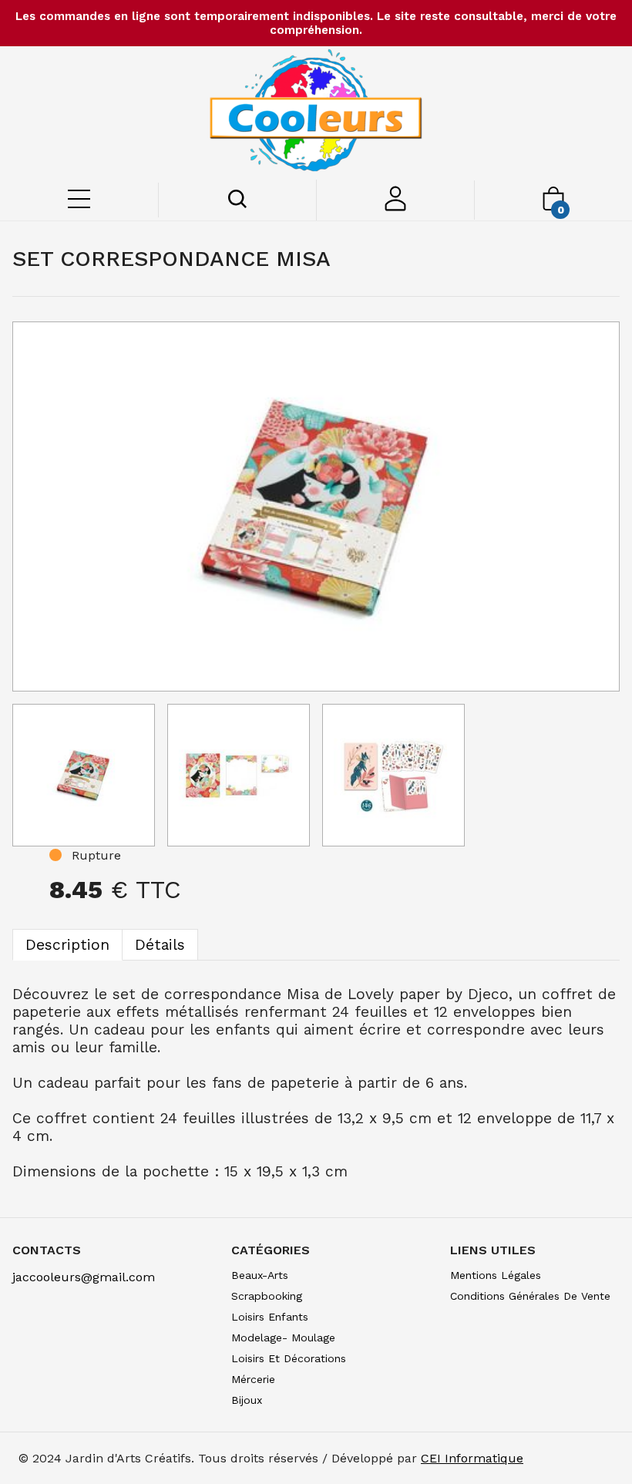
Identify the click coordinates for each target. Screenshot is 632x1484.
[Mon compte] (396, 207)
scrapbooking (266, 1296)
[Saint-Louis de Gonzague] (316, 113)
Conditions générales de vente (530, 1296)
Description (67, 945)
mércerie (253, 1379)
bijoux (246, 1400)
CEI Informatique (472, 1458)
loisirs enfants (269, 1317)
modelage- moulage (283, 1337)
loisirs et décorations (288, 1358)
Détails (160, 945)
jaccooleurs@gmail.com (83, 1277)
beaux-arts (259, 1275)
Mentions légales (495, 1275)
